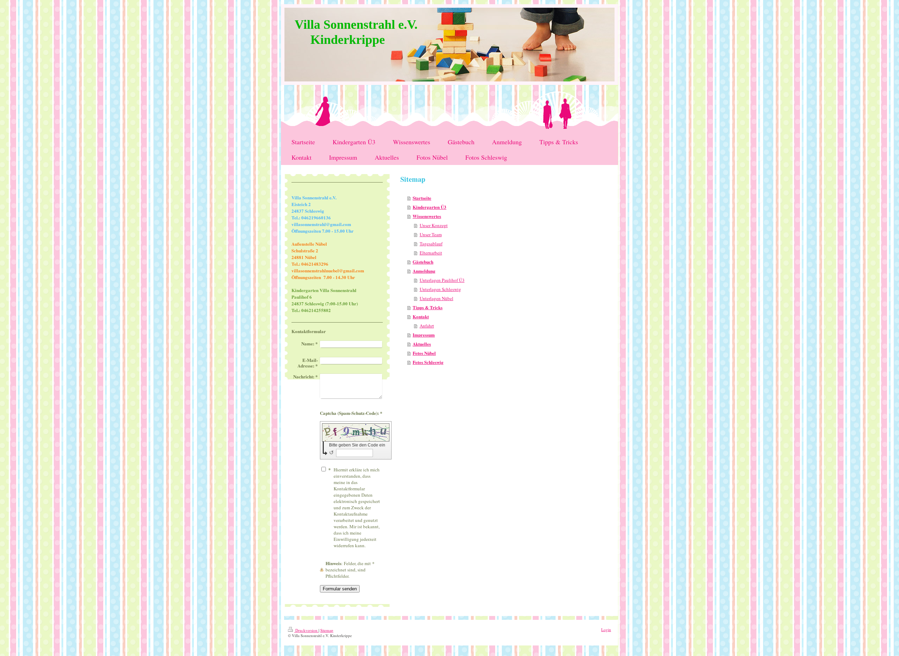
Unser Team (431, 234)
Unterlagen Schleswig (440, 289)
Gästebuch (423, 261)
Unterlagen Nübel (436, 298)
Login (606, 629)
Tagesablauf (431, 243)
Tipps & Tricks (427, 307)
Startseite (422, 197)
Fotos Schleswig (428, 362)
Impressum (424, 334)
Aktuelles (422, 343)
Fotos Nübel (424, 353)
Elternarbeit (431, 253)
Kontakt (421, 316)
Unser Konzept (434, 225)
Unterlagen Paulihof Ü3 (442, 280)
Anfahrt (427, 326)
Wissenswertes (427, 216)
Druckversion (306, 630)
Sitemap (326, 630)
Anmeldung (424, 270)
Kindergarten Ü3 (429, 207)
